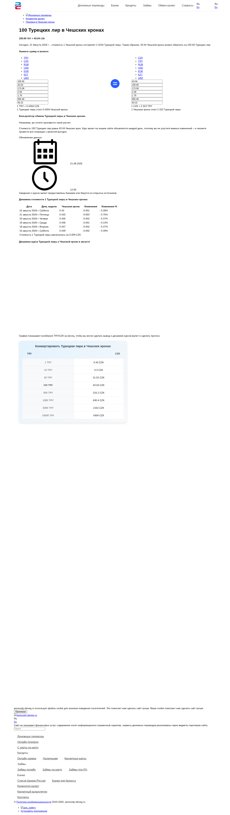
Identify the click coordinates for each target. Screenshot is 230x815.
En (198, 7)
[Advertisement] (117, 453)
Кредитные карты (75, 758)
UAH (26, 78)
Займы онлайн (26, 769)
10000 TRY (48, 415)
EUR (26, 71)
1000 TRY (48, 400)
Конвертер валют (28, 786)
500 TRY (48, 392)
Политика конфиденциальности (33, 802)
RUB (26, 64)
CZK (26, 61)
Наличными (50, 758)
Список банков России (31, 780)
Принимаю (20, 711)
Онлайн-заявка (26, 758)
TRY (26, 57)
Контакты (23, 797)
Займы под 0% (78, 769)
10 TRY (48, 370)
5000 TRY (48, 407)
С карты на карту (28, 747)
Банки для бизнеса (64, 780)
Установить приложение (34, 811)
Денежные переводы (30, 736)
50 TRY (48, 377)
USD (26, 68)
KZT (26, 74)
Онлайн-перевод (27, 742)
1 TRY (48, 362)
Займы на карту (52, 769)
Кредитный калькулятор (32, 791)
